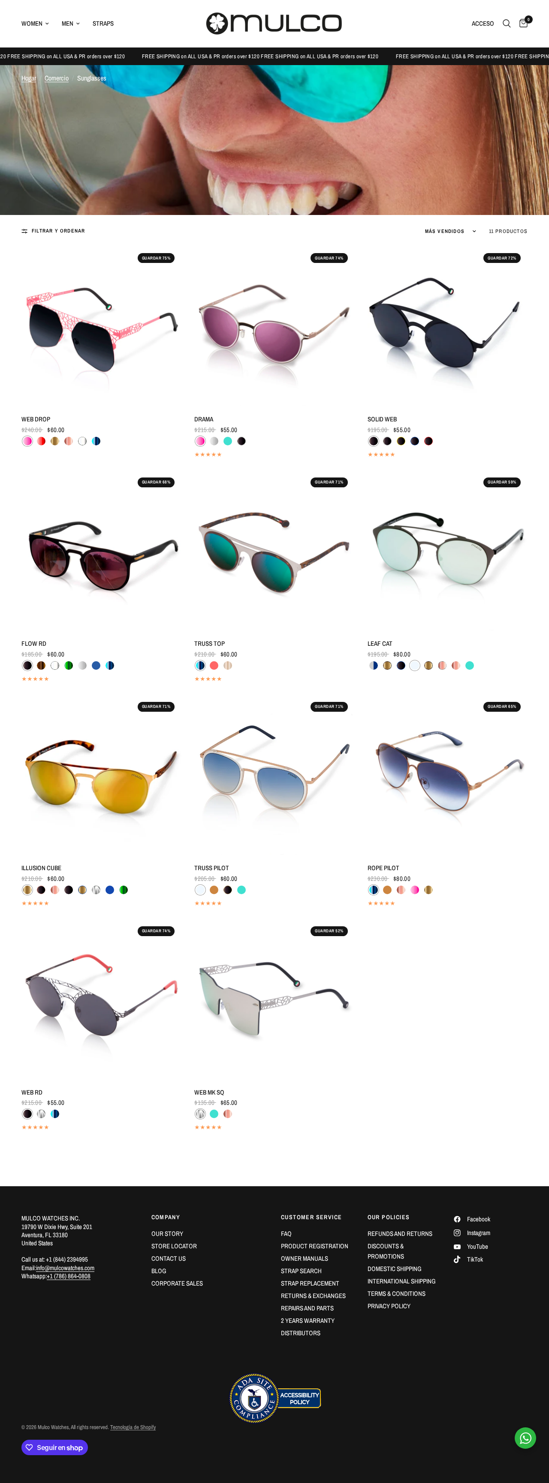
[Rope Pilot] (448, 775)
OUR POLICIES (389, 1217)
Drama (203, 419)
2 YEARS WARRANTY (308, 1320)
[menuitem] (38, 23)
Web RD (31, 1092)
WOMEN (31, 23)
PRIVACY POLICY (389, 1305)
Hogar (28, 78)
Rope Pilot (383, 867)
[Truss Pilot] (274, 775)
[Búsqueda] (506, 23)
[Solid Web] (448, 326)
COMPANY (166, 1217)
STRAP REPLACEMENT (310, 1283)
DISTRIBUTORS (300, 1332)
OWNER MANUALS (304, 1258)
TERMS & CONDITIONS (396, 1293)
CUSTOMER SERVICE (311, 1217)
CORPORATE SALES (177, 1283)
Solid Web (382, 419)
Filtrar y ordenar (58, 231)
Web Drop (35, 419)
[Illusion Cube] (101, 775)
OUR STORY (167, 1233)
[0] (521, 23)
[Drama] (274, 326)
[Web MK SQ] (274, 999)
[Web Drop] (101, 326)
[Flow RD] (101, 550)
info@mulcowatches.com (65, 1267)
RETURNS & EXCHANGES (313, 1295)
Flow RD (33, 643)
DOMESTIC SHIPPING (395, 1268)
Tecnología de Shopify (133, 1427)
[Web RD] (101, 999)
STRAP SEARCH (301, 1270)
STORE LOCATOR (174, 1245)
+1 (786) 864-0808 (68, 1275)
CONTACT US (168, 1258)
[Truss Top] (274, 550)
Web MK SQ (209, 1092)
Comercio (57, 78)
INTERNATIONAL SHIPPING (402, 1281)
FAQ (286, 1233)
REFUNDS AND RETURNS (400, 1233)
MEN (67, 23)
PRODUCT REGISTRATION (314, 1245)
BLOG (158, 1270)
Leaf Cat (380, 643)
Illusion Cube (41, 867)
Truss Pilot (211, 867)
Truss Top (209, 643)
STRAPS (103, 23)
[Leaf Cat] (448, 550)
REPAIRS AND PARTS (307, 1308)
